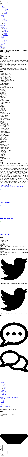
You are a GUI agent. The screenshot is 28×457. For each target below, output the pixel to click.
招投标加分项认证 (5, 40)
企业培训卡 (2, 400)
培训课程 (2, 27)
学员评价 (2, 401)
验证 (0, 454)
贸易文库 (2, 38)
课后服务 (2, 403)
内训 (10, 414)
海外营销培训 (4, 30)
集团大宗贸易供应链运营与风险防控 (4, 234)
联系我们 (2, 44)
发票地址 (1, 448)
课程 (0, 415)
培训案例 (4, 43)
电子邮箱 (1, 446)
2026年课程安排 (5, 28)
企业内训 (2, 37)
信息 (0, 453)
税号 (0, 449)
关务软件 (4, 41)
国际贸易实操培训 (3, 398)
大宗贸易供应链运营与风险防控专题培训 (5, 202)
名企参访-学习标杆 (5, 35)
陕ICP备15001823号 (8, 406)
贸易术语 (4, 384)
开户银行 (1, 450)
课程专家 (2, 36)
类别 (0, 413)
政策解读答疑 (4, 387)
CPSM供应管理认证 (5, 31)
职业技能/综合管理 (3, 391)
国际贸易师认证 (5, 33)
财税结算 (4, 385)
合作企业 (2, 404)
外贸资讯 (2, 382)
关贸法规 (4, 388)
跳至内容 (1, 0)
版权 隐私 (1, 406)
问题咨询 (13, 414)
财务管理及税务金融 (4, 392)
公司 (0, 445)
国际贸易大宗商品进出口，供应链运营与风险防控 (6, 218)
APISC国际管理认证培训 (6, 32)
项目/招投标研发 (3, 394)
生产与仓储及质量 (3, 390)
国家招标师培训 (5, 34)
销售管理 (2, 393)
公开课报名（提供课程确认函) (5, 414)
